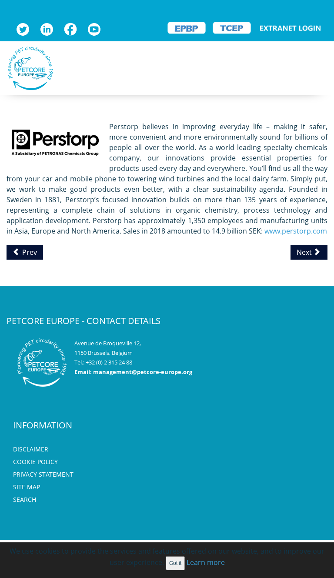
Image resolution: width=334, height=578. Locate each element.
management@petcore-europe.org (142, 372)
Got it (175, 563)
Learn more (206, 562)
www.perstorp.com (295, 231)
